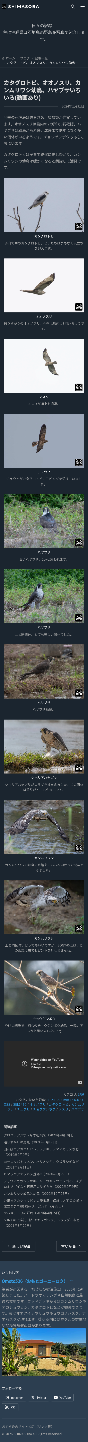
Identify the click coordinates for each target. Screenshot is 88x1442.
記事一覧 (41, 58)
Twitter (41, 1397)
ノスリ (44, 396)
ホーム (10, 58)
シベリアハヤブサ (44, 777)
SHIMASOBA (23, 6)
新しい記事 (21, 1246)
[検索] (73, 6)
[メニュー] (82, 6)
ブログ (25, 58)
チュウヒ (44, 472)
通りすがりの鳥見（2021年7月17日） (31, 1142)
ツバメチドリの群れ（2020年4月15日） (33, 1213)
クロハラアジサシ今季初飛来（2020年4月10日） (39, 1135)
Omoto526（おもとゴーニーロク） (35, 1281)
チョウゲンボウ (44, 1018)
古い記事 (68, 1246)
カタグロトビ (44, 236)
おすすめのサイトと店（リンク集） (28, 1426)
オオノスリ (44, 316)
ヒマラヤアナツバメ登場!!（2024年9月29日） (37, 1174)
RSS (13, 1407)
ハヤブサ (44, 552)
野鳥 (81, 1094)
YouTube (65, 1397)
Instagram (16, 1397)
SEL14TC (20, 1104)
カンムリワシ (44, 857)
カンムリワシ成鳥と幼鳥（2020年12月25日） (37, 1193)
